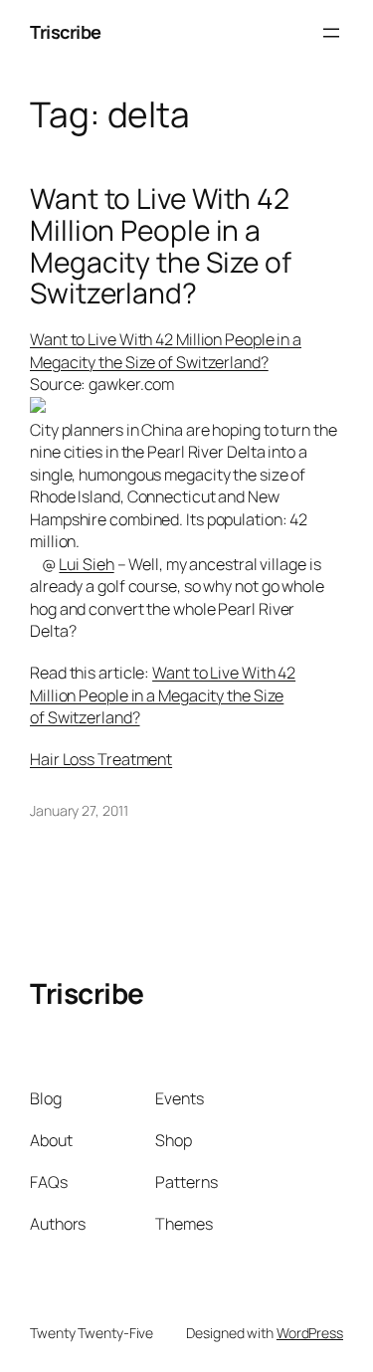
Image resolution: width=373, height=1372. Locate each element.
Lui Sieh (86, 564)
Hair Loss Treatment (101, 759)
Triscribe (65, 32)
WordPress (310, 1332)
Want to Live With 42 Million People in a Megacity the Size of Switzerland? (160, 246)
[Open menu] (331, 33)
